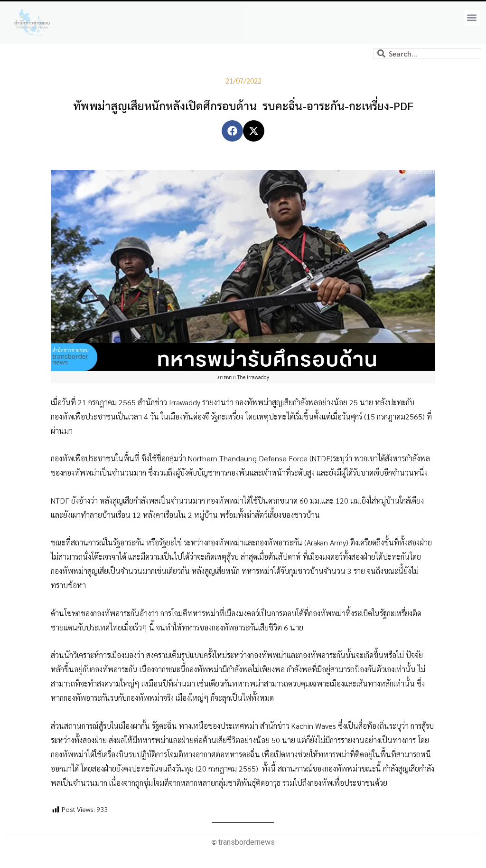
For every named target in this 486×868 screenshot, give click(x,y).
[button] (472, 18)
